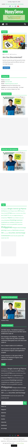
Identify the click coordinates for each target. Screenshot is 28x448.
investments (4, 222)
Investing (13, 220)
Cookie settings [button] (20, 443)
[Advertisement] (14, 132)
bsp (10, 213)
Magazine (3, 409)
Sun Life (7, 238)
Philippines (6, 227)
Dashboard (4, 425)
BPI (8, 213)
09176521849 (8, 81)
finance (13, 217)
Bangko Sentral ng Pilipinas (17, 209)
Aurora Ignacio (4, 208)
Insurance (7, 220)
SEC (2, 233)
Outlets (3, 419)
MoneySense (14, 54)
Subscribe (3, 422)
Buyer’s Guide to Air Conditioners (14, 345)
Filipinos (9, 218)
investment (19, 220)
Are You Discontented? (12, 57)
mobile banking (9, 224)
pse (11, 230)
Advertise (3, 412)
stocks (2, 238)
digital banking (17, 215)
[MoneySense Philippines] (3, 24)
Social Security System (15, 235)
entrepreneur (4, 217)
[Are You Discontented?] (14, 41)
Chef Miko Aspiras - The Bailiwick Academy (12, 330)
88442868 (7, 80)
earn (22, 215)
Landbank (11, 222)
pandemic (15, 224)
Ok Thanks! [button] (14, 445)
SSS (23, 235)
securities (6, 233)
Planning (5, 51)
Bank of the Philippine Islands (12, 211)
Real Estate (15, 230)
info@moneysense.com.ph (11, 83)
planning (3, 230)
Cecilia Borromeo (19, 213)
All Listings (4, 428)
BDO (19, 211)
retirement (21, 230)
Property (8, 230)
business (14, 213)
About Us (3, 406)
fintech (17, 217)
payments (20, 224)
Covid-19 (6, 215)
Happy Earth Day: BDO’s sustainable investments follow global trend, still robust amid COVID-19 (14, 340)
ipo (8, 222)
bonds (5, 213)
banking (3, 211)
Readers (3, 416)
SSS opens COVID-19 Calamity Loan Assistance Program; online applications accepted (13, 350)
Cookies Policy (5, 320)
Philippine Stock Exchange (19, 227)
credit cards (11, 215)
